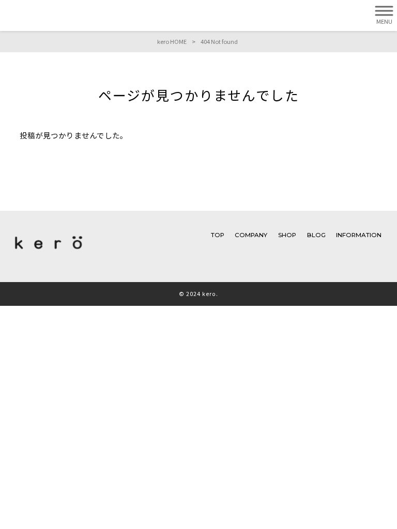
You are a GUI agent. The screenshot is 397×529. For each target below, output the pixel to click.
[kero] (48, 251)
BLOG (316, 235)
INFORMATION (358, 235)
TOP (217, 235)
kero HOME (172, 41)
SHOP (287, 235)
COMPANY (251, 235)
